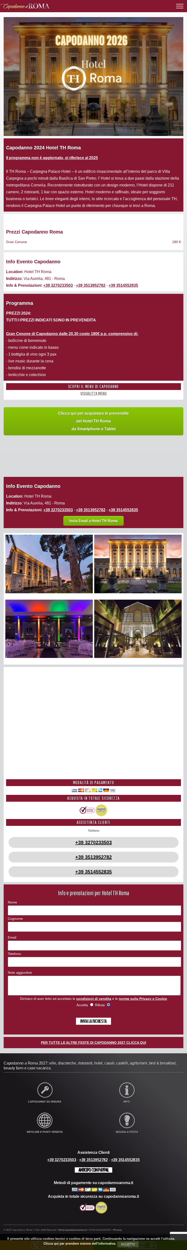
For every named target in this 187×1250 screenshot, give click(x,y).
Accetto (128, 1244)
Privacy (117, 1230)
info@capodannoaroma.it (72, 1230)
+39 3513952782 (90, 285)
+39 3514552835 (123, 285)
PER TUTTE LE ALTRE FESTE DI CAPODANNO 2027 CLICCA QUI (93, 1043)
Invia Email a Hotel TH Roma (93, 521)
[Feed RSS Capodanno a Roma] (181, 1231)
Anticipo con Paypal (93, 1170)
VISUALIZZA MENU (93, 393)
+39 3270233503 (58, 285)
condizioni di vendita (93, 999)
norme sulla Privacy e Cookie (143, 999)
